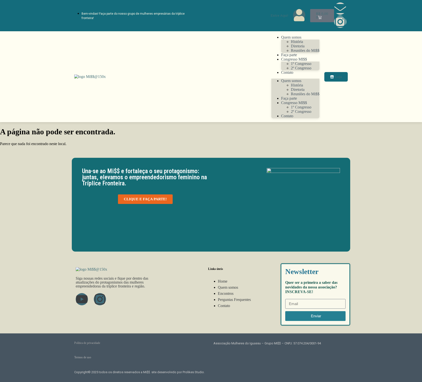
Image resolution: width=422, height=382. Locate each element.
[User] (299, 15)
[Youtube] (82, 299)
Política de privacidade (87, 343)
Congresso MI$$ (294, 59)
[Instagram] (340, 22)
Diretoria (298, 46)
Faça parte (289, 98)
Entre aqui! (279, 15)
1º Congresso (301, 64)
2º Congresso (301, 68)
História (297, 42)
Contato (287, 72)
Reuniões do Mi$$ (305, 94)
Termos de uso (82, 357)
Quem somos (291, 37)
